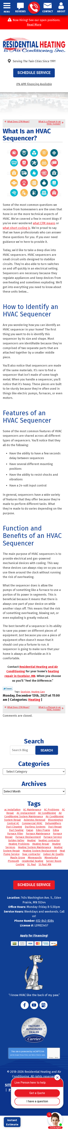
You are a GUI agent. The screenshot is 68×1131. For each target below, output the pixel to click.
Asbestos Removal (34, 819)
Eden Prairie (43, 830)
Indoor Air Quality (53, 854)
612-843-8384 (34, 8)
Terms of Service (36, 1055)
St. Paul (31, 864)
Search (46, 750)
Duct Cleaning (14, 826)
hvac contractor (31, 854)
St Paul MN (45, 864)
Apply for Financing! (34, 935)
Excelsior (25, 691)
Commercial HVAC (32, 823)
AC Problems (51, 809)
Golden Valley (16, 840)
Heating (34, 700)
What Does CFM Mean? (18, 121)
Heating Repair (40, 843)
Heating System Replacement (40, 850)
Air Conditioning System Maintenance (33, 815)
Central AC (13, 823)
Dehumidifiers (53, 823)
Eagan (29, 830)
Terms (56, 1057)
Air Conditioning (47, 813)
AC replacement (26, 813)
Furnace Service (53, 837)
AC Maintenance (32, 809)
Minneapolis (35, 857)
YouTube (34, 1005)
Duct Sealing (16, 830)
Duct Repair (55, 826)
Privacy (51, 1057)
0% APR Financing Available (34, 84)
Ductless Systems (35, 826)
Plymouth (13, 861)
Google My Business (44, 1005)
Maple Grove (17, 857)
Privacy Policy (24, 1055)
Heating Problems (19, 843)
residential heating (32, 861)
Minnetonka (51, 857)
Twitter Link (8, 688)
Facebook (25, 1005)
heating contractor (49, 840)
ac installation (12, 809)
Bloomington (55, 819)
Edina (56, 830)
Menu (7, 11)
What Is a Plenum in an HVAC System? (49, 122)
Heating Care (38, 691)
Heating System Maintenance (34, 847)
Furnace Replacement (28, 837)
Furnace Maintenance (38, 833)
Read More (34, 24)
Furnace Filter (15, 833)
